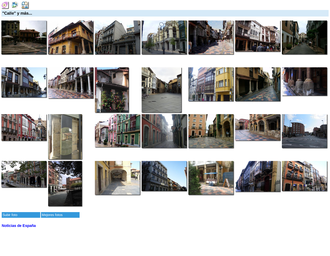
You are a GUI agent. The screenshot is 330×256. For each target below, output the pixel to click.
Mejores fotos (52, 215)
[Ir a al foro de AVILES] (24, 4)
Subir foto (10, 215)
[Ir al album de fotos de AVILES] (14, 4)
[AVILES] (4, 4)
